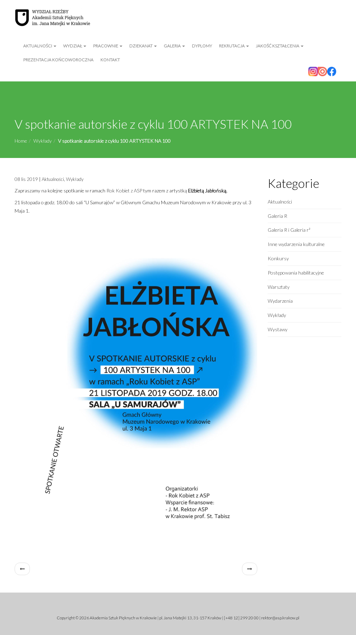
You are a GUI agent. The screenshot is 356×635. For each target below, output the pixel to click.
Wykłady (42, 141)
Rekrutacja (232, 45)
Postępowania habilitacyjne (296, 273)
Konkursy (278, 258)
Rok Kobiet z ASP (124, 190)
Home (21, 141)
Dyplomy (202, 45)
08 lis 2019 (26, 179)
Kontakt (110, 59)
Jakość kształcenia (278, 45)
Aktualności (38, 45)
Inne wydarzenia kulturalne (296, 244)
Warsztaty (279, 287)
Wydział (73, 45)
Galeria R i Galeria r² (289, 230)
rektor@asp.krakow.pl (280, 617)
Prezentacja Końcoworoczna (58, 59)
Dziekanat (141, 45)
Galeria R (277, 216)
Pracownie (106, 45)
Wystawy (278, 329)
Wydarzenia (280, 301)
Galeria (172, 45)
